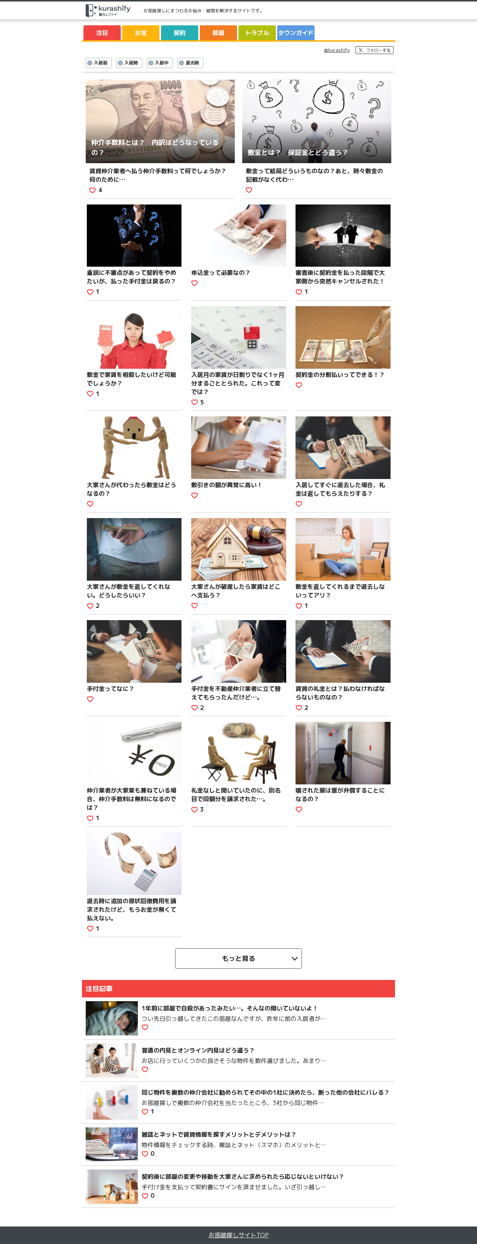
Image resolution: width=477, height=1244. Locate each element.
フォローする (378, 50)
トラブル (257, 33)
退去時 (192, 63)
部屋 (218, 33)
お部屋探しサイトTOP (239, 1235)
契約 (180, 33)
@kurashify (337, 50)
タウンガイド (296, 33)
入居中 (161, 63)
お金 (141, 33)
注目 (102, 33)
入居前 (100, 63)
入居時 (131, 63)
